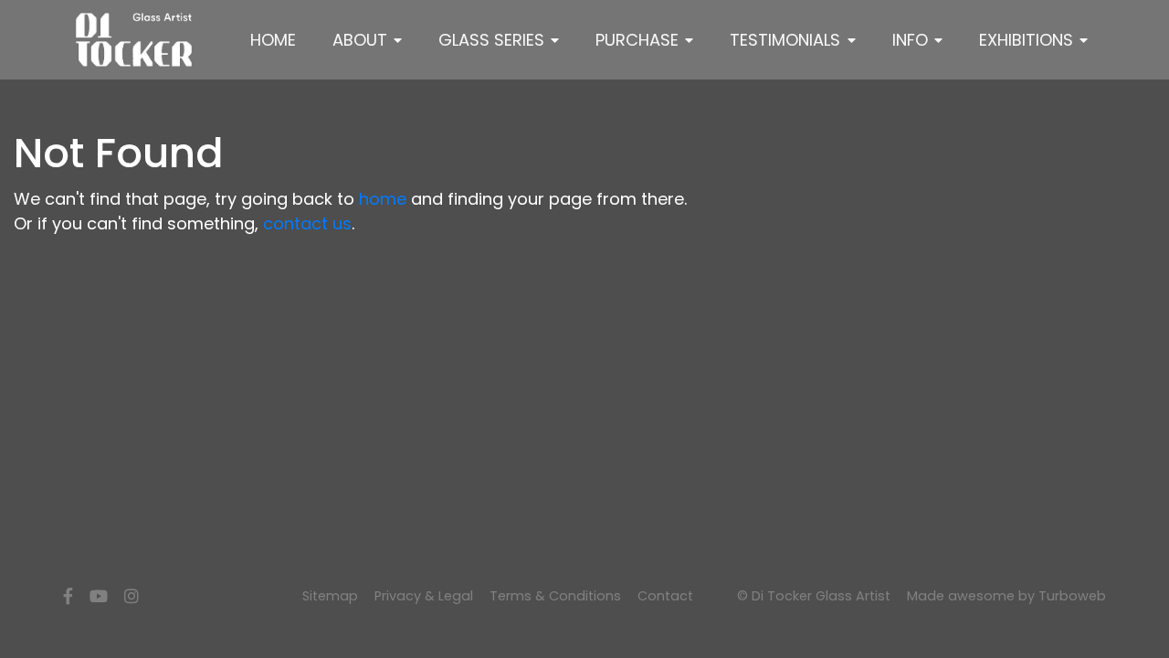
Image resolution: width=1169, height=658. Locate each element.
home (382, 198)
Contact (665, 596)
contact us (307, 223)
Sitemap (330, 596)
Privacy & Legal (423, 596)
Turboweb (1072, 596)
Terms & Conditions (555, 596)
